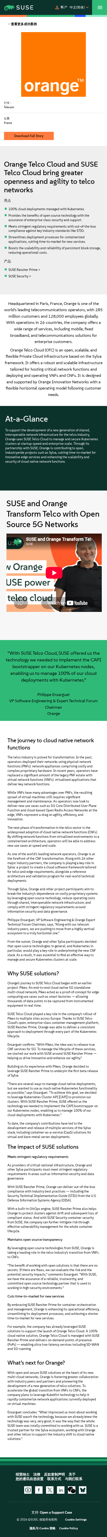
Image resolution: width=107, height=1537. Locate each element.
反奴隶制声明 (54, 1474)
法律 (36, 1474)
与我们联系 (73, 1479)
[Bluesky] (82, 1490)
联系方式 (54, 1479)
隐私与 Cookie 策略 (42, 1528)
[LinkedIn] (60, 1490)
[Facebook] (39, 1490)
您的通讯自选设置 (30, 1479)
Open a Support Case (56, 1512)
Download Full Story (29, 136)
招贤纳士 (23, 1474)
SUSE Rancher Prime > (24, 270)
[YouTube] (28, 1490)
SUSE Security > (19, 276)
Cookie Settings (76, 1519)
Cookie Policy (68, 1528)
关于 (72, 1474)
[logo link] (15, 7)
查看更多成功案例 (23, 24)
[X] (50, 1490)
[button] (60, 7)
